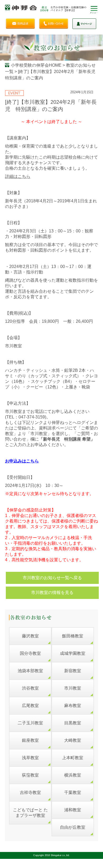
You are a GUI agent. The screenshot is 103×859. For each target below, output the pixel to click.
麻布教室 (72, 705)
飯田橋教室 (72, 636)
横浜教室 (72, 775)
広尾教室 (30, 705)
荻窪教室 (30, 775)
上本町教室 (72, 757)
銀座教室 (30, 740)
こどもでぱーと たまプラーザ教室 (30, 813)
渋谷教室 (30, 688)
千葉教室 (72, 792)
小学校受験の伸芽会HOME (36, 65)
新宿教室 (72, 670)
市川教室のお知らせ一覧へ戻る (52, 577)
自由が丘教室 (72, 827)
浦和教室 (72, 810)
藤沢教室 (30, 636)
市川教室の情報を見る (52, 592)
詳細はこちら (17, 176)
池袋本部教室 (30, 670)
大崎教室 (72, 740)
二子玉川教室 (30, 723)
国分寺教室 (30, 653)
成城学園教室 (72, 653)
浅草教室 (30, 757)
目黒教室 (72, 723)
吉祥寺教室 (30, 792)
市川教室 (72, 688)
